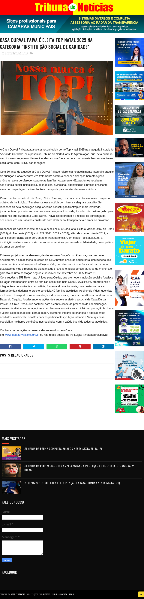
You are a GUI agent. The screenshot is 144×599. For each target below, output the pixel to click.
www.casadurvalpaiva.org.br (22, 334)
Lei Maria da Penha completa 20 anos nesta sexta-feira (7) (62, 448)
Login (72, 594)
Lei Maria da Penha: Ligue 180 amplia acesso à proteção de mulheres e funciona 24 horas (79, 468)
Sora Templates (18, 594)
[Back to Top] (141, 594)
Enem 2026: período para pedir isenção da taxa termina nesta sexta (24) (71, 483)
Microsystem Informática (55, 594)
